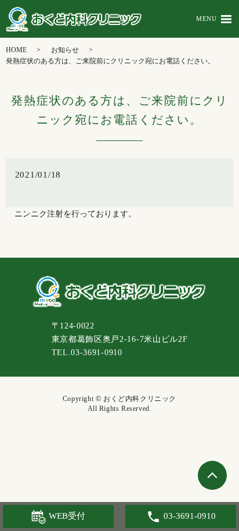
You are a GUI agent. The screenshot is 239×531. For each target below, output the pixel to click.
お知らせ (65, 50)
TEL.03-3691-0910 (87, 352)
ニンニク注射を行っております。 (75, 213)
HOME (16, 50)
